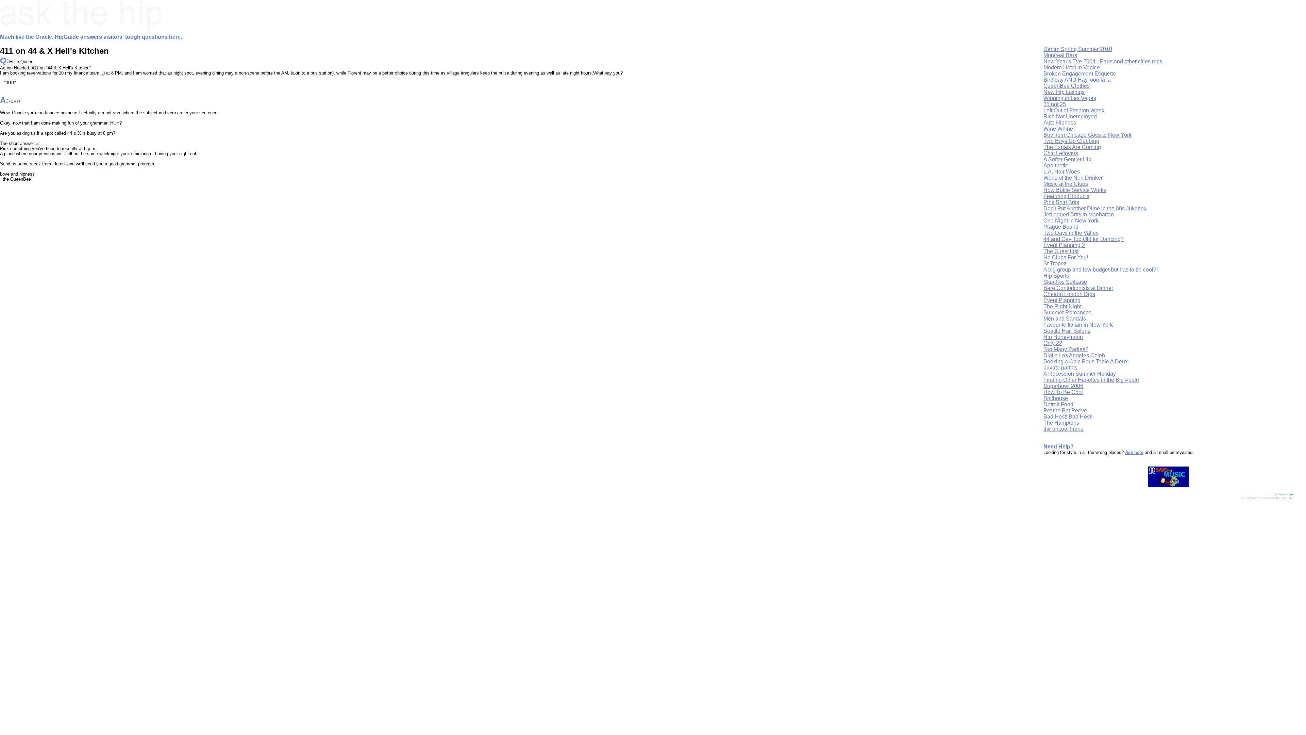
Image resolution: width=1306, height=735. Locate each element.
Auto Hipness (1059, 123)
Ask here (1134, 452)
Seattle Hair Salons (1066, 331)
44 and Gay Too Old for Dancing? (1083, 239)
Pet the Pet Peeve (1065, 410)
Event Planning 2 (1064, 245)
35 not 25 (1054, 104)
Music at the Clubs (1065, 184)
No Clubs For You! (1065, 257)
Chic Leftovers (1060, 153)
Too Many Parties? (1065, 349)
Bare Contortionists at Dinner (1078, 288)
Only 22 (1052, 343)
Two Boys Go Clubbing (1071, 141)
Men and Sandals (1064, 319)
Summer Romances (1067, 312)
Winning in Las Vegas (1069, 98)
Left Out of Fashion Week (1073, 110)
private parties (1060, 368)
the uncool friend (1063, 429)
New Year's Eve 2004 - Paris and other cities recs (1102, 61)
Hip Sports (1056, 276)
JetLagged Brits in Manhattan (1078, 214)
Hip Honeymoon (1063, 337)
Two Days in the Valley (1071, 233)
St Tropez (1055, 263)
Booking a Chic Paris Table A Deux (1085, 361)
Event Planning (1062, 300)
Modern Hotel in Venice (1071, 67)
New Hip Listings (1064, 92)
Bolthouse (1055, 398)
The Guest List (1060, 251)
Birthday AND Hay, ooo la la (1077, 80)
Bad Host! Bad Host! (1067, 417)
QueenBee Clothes (1066, 86)
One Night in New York (1071, 221)
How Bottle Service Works (1074, 190)
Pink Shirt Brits (1061, 202)
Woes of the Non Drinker (1073, 178)
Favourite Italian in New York (1078, 325)
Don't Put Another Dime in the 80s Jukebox (1094, 208)
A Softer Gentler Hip (1067, 159)
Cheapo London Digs (1069, 294)
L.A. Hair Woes (1061, 172)
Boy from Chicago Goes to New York (1087, 135)
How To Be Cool (1063, 392)
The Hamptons (1061, 423)
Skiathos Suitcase (1065, 282)
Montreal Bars (1060, 55)
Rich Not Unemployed (1070, 116)
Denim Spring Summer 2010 (1077, 49)
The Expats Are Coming (1072, 147)
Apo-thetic (1055, 165)
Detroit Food (1058, 404)
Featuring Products (1066, 196)
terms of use (1283, 494)
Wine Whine (1058, 129)
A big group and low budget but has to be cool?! (1100, 270)
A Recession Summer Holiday (1079, 374)
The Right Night (1062, 306)
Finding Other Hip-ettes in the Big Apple (1091, 380)
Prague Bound (1060, 227)
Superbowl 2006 (1063, 386)
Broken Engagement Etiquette (1079, 74)
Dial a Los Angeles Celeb (1074, 355)
